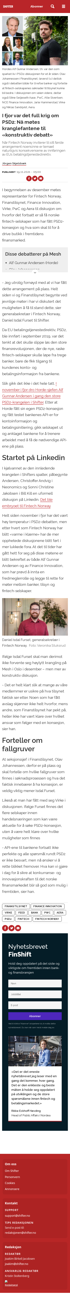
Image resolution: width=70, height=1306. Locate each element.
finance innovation (47, 906)
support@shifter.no (17, 1215)
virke (8, 912)
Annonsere (12, 1189)
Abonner (36, 6)
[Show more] (35, 272)
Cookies (10, 1183)
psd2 (8, 919)
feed (21, 912)
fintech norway (47, 919)
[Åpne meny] (63, 6)
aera (60, 912)
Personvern (12, 1177)
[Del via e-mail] (40, 178)
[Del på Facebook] (29, 178)
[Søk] (52, 6)
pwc (47, 912)
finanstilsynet (16, 906)
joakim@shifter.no (16, 1264)
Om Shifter (12, 1171)
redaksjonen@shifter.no (20, 1233)
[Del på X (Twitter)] (35, 178)
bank (34, 912)
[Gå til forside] (8, 7)
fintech (23, 919)
